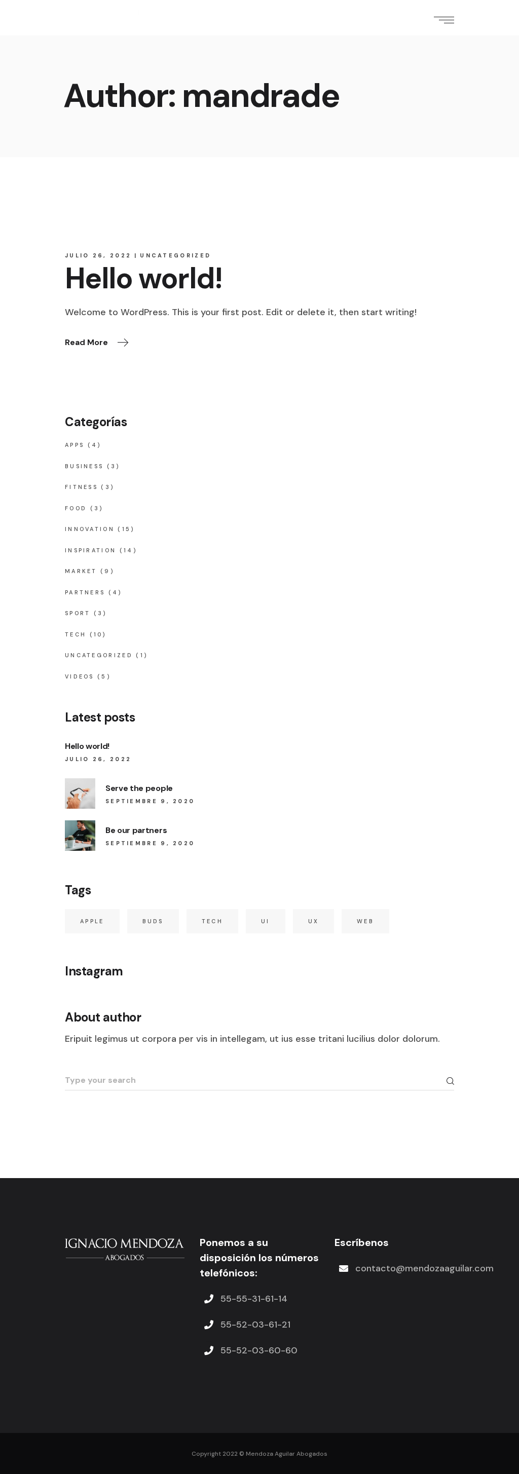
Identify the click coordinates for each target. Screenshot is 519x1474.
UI (265, 921)
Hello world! (143, 278)
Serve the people (139, 788)
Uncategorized (175, 255)
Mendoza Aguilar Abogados (286, 1454)
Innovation (90, 529)
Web (365, 921)
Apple (92, 921)
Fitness (81, 486)
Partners (85, 592)
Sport (78, 613)
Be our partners (136, 830)
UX (313, 921)
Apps (74, 444)
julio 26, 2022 (98, 255)
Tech (75, 634)
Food (76, 508)
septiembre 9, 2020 (150, 801)
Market (81, 571)
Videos (79, 676)
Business (84, 466)
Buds (153, 921)
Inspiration (90, 550)
